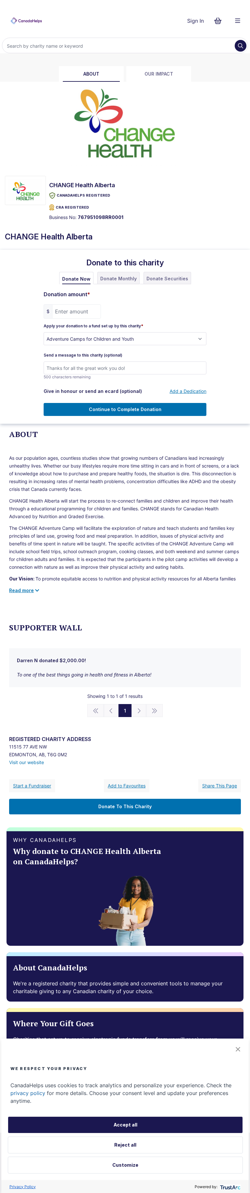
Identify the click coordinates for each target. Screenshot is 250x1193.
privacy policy (27, 1093)
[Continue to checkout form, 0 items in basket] (220, 20)
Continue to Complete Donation (125, 409)
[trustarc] (229, 1186)
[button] (237, 1049)
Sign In (195, 21)
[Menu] (237, 21)
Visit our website (26, 762)
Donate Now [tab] (76, 279)
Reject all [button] (125, 1145)
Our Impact (159, 74)
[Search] (240, 46)
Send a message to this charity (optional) (83, 355)
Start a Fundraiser (32, 785)
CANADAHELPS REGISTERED (83, 195)
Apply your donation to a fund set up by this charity (93, 326)
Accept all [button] (125, 1124)
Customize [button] (125, 1165)
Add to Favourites (127, 785)
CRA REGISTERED (72, 207)
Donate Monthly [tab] (118, 278)
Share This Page (219, 785)
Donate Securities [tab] (167, 278)
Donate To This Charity (125, 806)
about (91, 74)
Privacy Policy (22, 1186)
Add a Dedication (188, 391)
